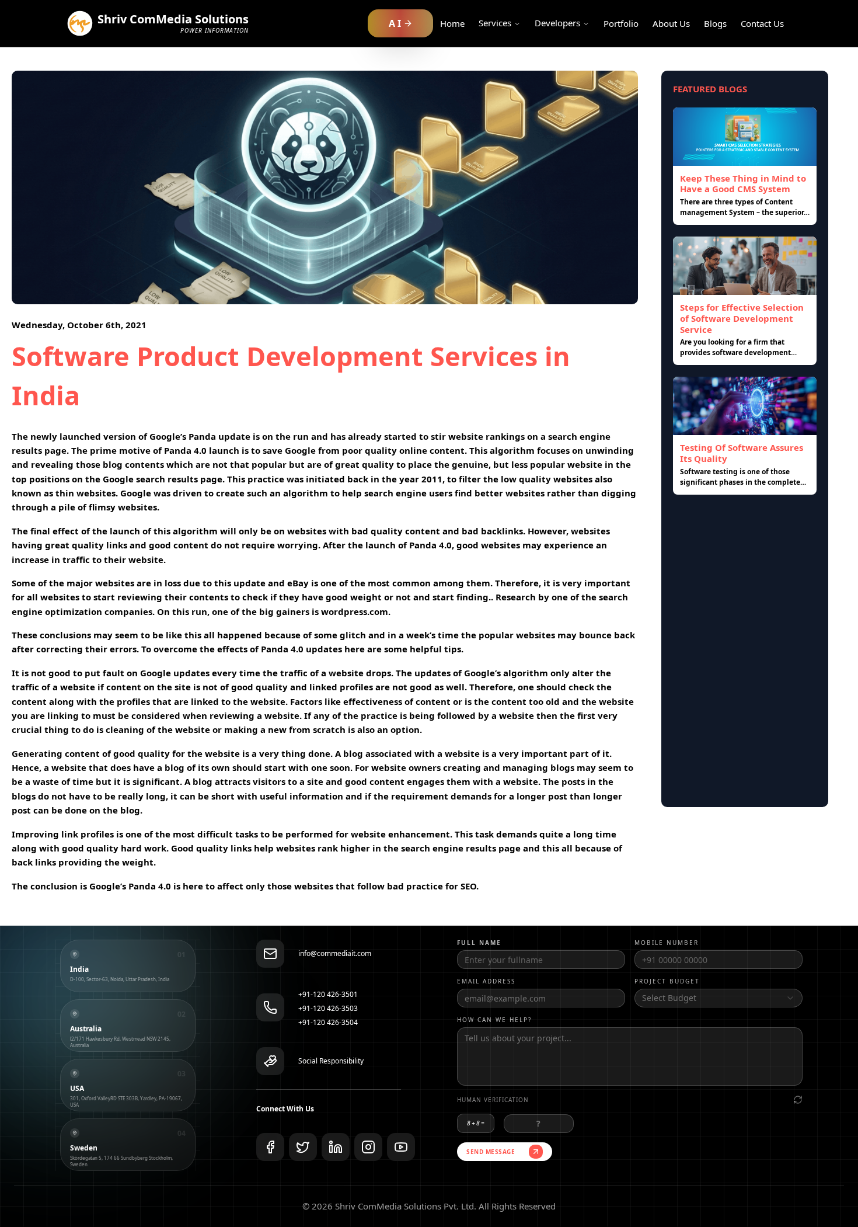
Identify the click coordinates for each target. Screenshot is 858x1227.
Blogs (715, 23)
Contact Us (762, 23)
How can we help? (494, 1020)
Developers (557, 23)
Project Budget (667, 981)
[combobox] (718, 998)
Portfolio (621, 23)
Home (452, 23)
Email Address (486, 981)
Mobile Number (666, 943)
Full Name (479, 943)
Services (495, 23)
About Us (671, 23)
